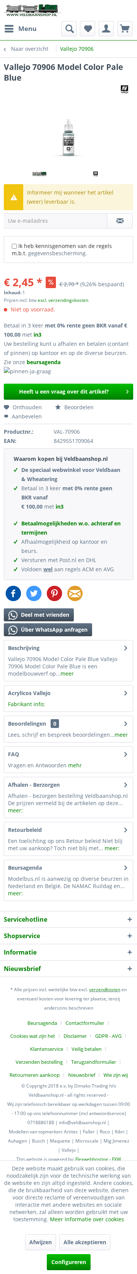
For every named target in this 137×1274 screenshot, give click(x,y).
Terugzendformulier (93, 1061)
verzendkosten (104, 989)
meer (67, 673)
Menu (27, 28)
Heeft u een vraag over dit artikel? (64, 391)
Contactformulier (84, 1023)
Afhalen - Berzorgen (34, 784)
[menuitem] (20, 28)
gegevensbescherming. (57, 253)
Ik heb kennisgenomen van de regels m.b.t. (62, 249)
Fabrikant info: (26, 704)
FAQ (13, 754)
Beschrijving (24, 648)
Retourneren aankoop (35, 1074)
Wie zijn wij (116, 1074)
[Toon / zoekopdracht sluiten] (68, 28)
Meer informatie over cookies (87, 1219)
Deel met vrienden (44, 614)
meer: (15, 810)
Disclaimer (75, 1035)
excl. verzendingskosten (63, 300)
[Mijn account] (106, 28)
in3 (37, 334)
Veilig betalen (87, 1048)
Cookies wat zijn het (32, 1035)
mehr (75, 765)
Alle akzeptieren (85, 1242)
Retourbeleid (25, 829)
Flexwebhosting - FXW (98, 1159)
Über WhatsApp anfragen (53, 629)
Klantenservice (46, 1048)
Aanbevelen (26, 416)
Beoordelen (78, 407)
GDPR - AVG (108, 1035)
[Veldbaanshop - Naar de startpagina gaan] (33, 10)
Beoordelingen (27, 723)
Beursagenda (25, 867)
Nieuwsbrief (81, 1074)
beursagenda (44, 362)
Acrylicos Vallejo (29, 693)
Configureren (68, 1262)
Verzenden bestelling (39, 1061)
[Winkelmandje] (124, 28)
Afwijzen (40, 1242)
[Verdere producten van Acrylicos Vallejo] (124, 89)
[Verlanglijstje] (87, 28)
